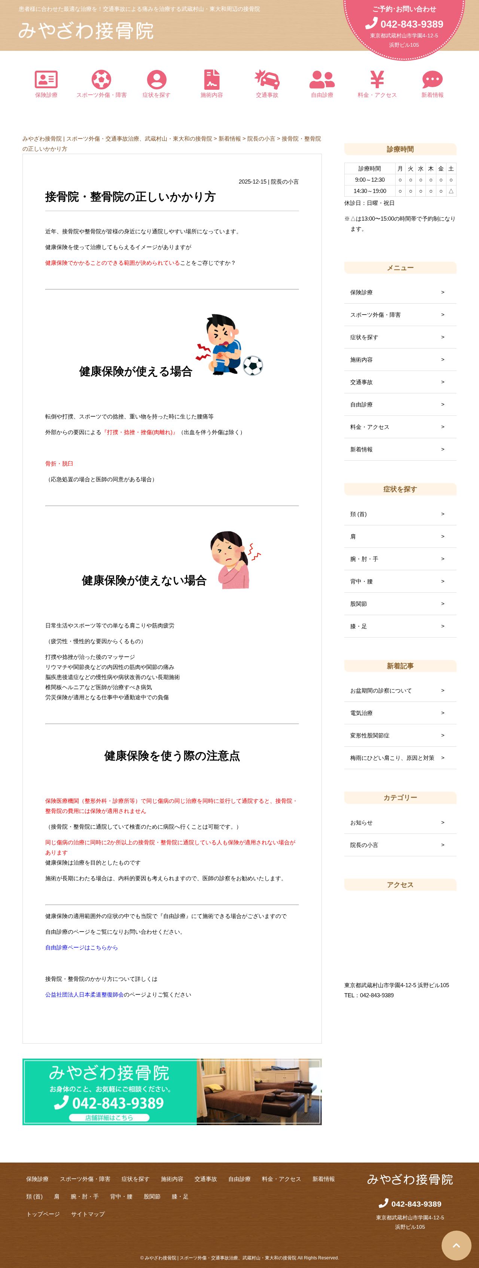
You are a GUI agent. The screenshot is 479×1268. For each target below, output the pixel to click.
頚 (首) (358, 514)
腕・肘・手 (364, 559)
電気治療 (361, 713)
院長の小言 (364, 845)
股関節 (358, 604)
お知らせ (361, 822)
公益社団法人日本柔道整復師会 (84, 994)
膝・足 (358, 626)
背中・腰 (361, 581)
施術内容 (212, 95)
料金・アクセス (377, 95)
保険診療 (46, 95)
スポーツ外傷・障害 (101, 95)
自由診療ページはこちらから (81, 947)
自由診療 (322, 95)
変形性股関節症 (370, 735)
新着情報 (432, 95)
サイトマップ (88, 1214)
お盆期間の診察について (381, 690)
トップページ (43, 1214)
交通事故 (267, 95)
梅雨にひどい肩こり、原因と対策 (392, 758)
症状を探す (157, 95)
